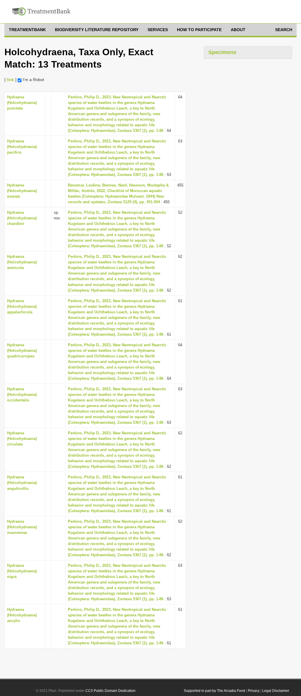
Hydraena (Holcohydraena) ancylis (22, 615)
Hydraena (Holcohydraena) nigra (22, 571)
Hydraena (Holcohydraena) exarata (22, 191)
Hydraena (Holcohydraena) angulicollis (22, 482)
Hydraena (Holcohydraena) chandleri (22, 218)
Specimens (222, 52)
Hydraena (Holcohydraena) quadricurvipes (22, 350)
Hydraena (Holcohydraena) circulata (22, 438)
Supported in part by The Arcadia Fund (214, 691)
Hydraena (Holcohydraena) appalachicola (22, 306)
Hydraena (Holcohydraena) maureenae (22, 527)
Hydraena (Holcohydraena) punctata (22, 102)
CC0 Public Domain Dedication (111, 691)
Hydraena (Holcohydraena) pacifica (22, 146)
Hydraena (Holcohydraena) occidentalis (22, 394)
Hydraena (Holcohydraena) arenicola (22, 262)
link (10, 79)
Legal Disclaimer (275, 691)
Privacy (254, 691)
